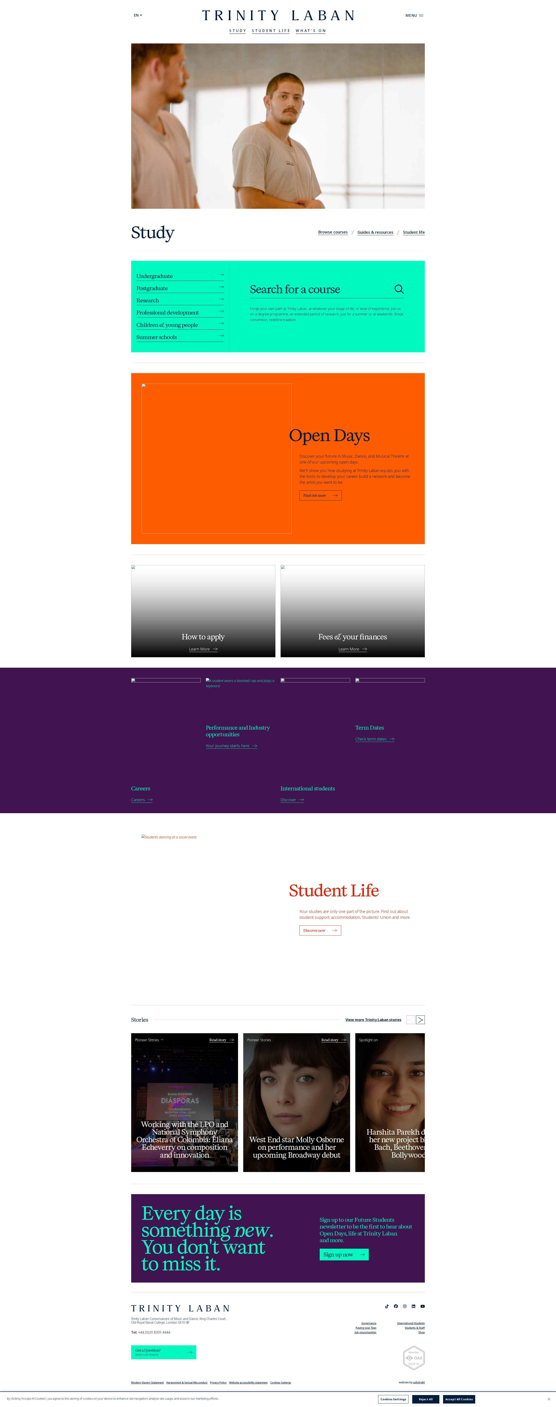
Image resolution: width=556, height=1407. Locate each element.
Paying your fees (366, 1328)
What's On (311, 30)
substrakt (419, 1382)
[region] (278, 1399)
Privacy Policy (218, 1382)
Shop (421, 1332)
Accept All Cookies (459, 1399)
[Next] (420, 1019)
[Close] (549, 1399)
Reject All (426, 1399)
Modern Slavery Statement (147, 1382)
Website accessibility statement (248, 1382)
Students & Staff (415, 1328)
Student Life (271, 30)
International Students (411, 1323)
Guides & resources (375, 232)
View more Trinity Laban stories (373, 1019)
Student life (414, 232)
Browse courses (333, 232)
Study (238, 30)
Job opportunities (365, 1332)
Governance (368, 1323)
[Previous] (411, 1019)
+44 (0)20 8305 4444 (150, 1332)
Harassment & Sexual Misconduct (186, 1382)
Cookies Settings (280, 1382)
